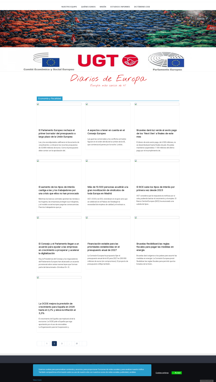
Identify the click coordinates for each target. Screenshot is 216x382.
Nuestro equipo (69, 6)
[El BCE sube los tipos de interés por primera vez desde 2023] (157, 161)
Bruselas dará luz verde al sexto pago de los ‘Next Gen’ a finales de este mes (156, 133)
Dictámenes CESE (142, 6)
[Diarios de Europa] (40, 7)
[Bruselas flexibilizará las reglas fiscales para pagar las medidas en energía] (157, 218)
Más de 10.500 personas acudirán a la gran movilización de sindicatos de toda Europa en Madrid (108, 190)
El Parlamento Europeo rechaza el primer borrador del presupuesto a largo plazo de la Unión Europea (57, 133)
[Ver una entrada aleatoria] (176, 7)
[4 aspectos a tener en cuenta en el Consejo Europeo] (108, 104)
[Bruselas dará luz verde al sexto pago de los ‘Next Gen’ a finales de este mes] (157, 104)
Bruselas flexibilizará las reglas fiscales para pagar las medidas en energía (155, 247)
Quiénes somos (88, 6)
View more (37, 380)
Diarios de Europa (108, 79)
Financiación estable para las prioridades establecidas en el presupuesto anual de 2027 (104, 247)
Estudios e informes (120, 6)
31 (77, 343)
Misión (103, 6)
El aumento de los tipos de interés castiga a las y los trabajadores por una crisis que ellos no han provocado (59, 190)
